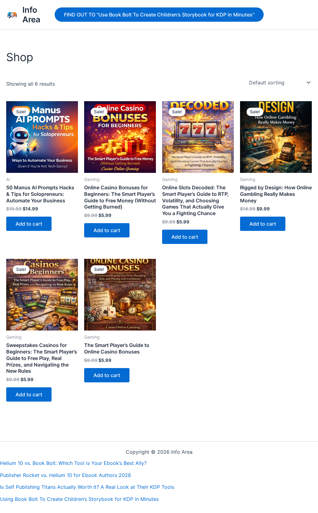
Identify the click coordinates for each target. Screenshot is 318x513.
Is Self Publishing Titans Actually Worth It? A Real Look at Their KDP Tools (87, 487)
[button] (159, 14)
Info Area (31, 14)
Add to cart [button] (29, 224)
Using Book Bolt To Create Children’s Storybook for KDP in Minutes (79, 499)
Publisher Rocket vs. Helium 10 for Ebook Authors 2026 (65, 475)
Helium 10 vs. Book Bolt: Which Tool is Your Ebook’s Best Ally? (73, 463)
